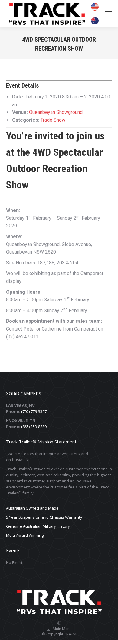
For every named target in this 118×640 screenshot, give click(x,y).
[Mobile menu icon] (108, 14)
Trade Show (53, 120)
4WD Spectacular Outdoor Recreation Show (54, 168)
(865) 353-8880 (34, 426)
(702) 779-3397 (34, 411)
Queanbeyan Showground (56, 112)
